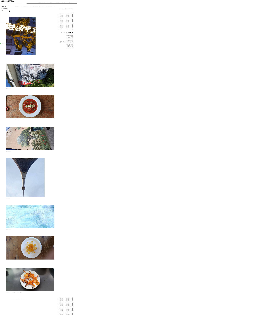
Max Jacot (71, 39)
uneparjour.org (7, 2)
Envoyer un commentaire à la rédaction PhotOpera (18, 299)
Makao (72, 36)
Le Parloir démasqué (66, 42)
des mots (64, 2)
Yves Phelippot (69, 44)
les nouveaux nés (34, 6)
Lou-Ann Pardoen (69, 43)
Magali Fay (70, 37)
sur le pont (26, 6)
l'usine (58, 2)
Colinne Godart (69, 38)
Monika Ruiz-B (70, 47)
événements (71, 2)
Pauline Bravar (69, 33)
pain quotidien (41, 2)
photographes (51, 2)
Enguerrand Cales (69, 34)
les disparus (49, 6)
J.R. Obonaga (70, 46)
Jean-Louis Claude (69, 35)
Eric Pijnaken (70, 45)
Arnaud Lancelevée (69, 40)
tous (54, 6)
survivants (41, 6)
